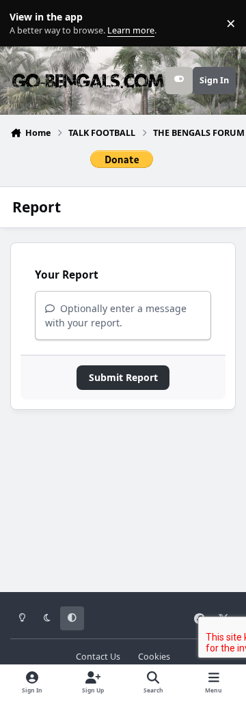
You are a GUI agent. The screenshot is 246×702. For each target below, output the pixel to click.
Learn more (26, 23)
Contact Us (98, 656)
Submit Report (123, 377)
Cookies (154, 656)
